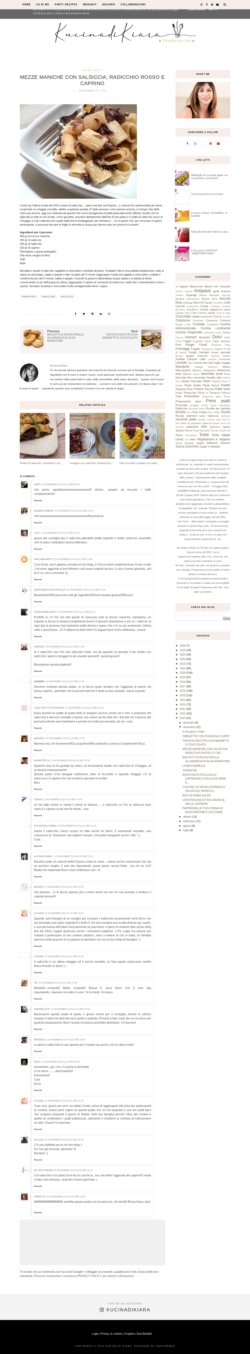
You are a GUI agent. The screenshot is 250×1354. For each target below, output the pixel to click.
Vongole (189, 443)
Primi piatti (92, 70)
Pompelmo (207, 396)
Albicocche (196, 286)
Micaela (39, 887)
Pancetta (196, 381)
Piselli (179, 393)
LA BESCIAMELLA (193, 765)
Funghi (193, 352)
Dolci (217, 336)
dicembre (204, 337)
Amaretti (225, 286)
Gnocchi (202, 355)
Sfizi (204, 426)
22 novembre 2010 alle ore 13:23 (76, 826)
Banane (180, 298)
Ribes (202, 408)
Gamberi (204, 352)
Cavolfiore (192, 309)
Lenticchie (224, 359)
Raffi (37, 484)
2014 (183, 699)
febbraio (225, 341)
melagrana (209, 370)
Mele (178, 373)
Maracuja (212, 367)
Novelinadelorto (45, 612)
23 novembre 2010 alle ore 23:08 (66, 1196)
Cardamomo (192, 306)
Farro (208, 341)
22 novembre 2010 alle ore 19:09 (65, 1039)
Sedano (202, 419)
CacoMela (218, 302)
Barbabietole (193, 299)
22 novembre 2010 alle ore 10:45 (86, 590)
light (190, 363)
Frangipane (207, 349)
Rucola (180, 415)
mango (199, 367)
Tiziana (38, 799)
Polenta (225, 393)
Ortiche (226, 378)
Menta (196, 374)
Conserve (212, 320)
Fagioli (187, 341)
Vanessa (39, 646)
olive (219, 377)
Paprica (216, 381)
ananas (179, 291)
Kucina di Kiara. (119, 1346)
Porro (227, 396)
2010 (183, 718)
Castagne (215, 306)
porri (218, 396)
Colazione (183, 320)
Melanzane (223, 370)
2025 (183, 650)
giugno (190, 355)
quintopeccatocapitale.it (50, 590)
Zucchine (192, 446)
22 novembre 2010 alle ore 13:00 (62, 799)
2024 (183, 654)
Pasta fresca (211, 385)
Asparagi (191, 295)
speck (226, 426)
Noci (190, 377)
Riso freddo (200, 412)
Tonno (179, 435)
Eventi (179, 341)
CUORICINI (189, 770)
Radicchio (48, 296)
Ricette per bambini (218, 408)
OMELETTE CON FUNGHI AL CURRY (206, 736)
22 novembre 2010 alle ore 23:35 (64, 1139)
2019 (183, 677)
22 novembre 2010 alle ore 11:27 (76, 612)
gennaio (225, 352)
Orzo (178, 381)
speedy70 (40, 1196)
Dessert (191, 337)
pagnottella (42, 760)
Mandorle (182, 366)
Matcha (196, 370)
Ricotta (181, 412)
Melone (187, 374)
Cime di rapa (223, 313)
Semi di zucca (211, 423)
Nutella (211, 377)
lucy (37, 533)
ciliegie (211, 313)
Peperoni (181, 389)
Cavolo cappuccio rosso (215, 309)
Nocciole (181, 377)
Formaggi (182, 349)
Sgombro (215, 427)
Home (27, 4)
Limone (197, 362)
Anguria (189, 291)
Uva (187, 439)
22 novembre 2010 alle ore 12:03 (65, 738)
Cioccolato (183, 316)
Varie (193, 439)
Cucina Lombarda (215, 328)
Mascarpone (183, 370)
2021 (183, 668)
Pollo (178, 396)
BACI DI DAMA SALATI (196, 795)
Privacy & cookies (111, 1333)
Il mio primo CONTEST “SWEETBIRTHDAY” (204, 252)
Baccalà (226, 295)
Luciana (39, 956)
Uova (179, 439)
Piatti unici (222, 389)
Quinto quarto (209, 405)
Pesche (209, 389)
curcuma (209, 332)
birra (214, 298)
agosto (187, 825)
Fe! (35, 983)
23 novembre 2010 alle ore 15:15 (73, 1170)
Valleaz (39, 1139)
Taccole (215, 430)
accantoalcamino (45, 826)
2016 (183, 690)
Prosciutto (182, 405)
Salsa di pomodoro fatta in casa (209, 231)
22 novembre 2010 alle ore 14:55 (64, 887)
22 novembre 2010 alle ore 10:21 (60, 533)
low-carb (208, 362)
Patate (225, 385)
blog (179, 302)
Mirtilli (219, 373)
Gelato (215, 352)
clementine (206, 316)
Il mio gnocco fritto (193, 731)
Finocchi (216, 345)
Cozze (179, 324)
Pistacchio (190, 392)
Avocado (214, 295)
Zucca (180, 446)
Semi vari (225, 423)
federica (39, 1039)
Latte (203, 359)
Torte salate (221, 435)
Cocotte (226, 316)
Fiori (227, 345)
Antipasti (202, 290)
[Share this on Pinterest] (92, 314)
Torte (204, 434)
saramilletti (42, 1009)
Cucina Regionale (189, 332)
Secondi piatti (186, 419)
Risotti (225, 412)
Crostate (199, 324)
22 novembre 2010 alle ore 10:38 (73, 559)
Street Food (192, 430)
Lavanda (212, 359)
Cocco (218, 316)
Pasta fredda (192, 385)
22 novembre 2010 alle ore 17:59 (57, 983)
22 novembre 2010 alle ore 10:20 (73, 511)
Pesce (198, 389)
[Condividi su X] (84, 314)
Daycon (179, 337)
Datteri (226, 332)
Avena (203, 295)
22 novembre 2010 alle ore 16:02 (64, 913)
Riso (189, 412)
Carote (204, 306)
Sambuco (225, 416)
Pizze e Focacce (209, 392)
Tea (228, 430)
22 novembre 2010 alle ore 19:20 (60, 1062)
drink (227, 337)
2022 (183, 663)
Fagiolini (198, 341)
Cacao (208, 302)
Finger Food (196, 345)
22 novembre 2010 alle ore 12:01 (84, 708)
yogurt (200, 442)
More (227, 374)
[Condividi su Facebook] (76, 314)
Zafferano (212, 442)
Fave (216, 341)
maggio (225, 362)
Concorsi (198, 320)
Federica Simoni (43, 511)
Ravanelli (193, 408)
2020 (183, 672)
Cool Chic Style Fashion (49, 708)
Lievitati (181, 362)
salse (202, 416)
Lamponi (192, 359)
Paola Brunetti (43, 559)
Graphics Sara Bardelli (138, 1333)
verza (179, 443)
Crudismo (212, 324)
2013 (183, 704)
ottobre (185, 381)
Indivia (226, 356)
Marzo (226, 366)
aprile (216, 291)
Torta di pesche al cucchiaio (207, 193)
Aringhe (179, 295)
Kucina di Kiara (43, 856)
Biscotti (225, 298)
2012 (183, 708)
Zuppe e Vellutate (210, 446)
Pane (206, 381)
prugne (194, 405)
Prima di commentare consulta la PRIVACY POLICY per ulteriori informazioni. (84, 1276)
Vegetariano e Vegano (213, 439)
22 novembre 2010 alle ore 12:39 (70, 760)
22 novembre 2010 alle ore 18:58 (70, 1009)
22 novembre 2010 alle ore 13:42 (73, 856)
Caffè (227, 302)
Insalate (180, 359)
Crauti (188, 324)
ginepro (179, 356)
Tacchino (205, 430)
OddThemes (165, 1346)
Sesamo (180, 427)
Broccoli (198, 302)
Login (95, 1333)
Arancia (225, 291)
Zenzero (225, 442)
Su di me (42, 4)
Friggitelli (218, 349)
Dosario (108, 4)
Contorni (225, 320)
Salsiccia (67, 296)
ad (177, 286)
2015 (183, 695)
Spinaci (180, 430)
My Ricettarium (43, 1170)
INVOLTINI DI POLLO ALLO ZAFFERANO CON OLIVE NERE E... (204, 778)
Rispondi (38, 500)
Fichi (178, 344)
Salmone (191, 415)
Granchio (215, 356)
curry (218, 332)
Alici (216, 286)
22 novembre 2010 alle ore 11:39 (65, 681)
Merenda (207, 374)
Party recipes (66, 4)
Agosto (184, 286)
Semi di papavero (191, 423)
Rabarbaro (224, 405)
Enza (37, 1062)
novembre (200, 377)
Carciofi (180, 306)
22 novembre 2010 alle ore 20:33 (64, 1101)
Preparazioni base (188, 401)
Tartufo (222, 430)
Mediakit (90, 4)
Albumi (208, 286)
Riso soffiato (214, 412)
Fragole (195, 348)
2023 (183, 659)
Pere (190, 389)
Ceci (194, 312)
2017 (183, 686)
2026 (183, 645)
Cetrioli (202, 313)
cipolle (195, 316)
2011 (183, 713)
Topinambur (191, 435)
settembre (192, 426)
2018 (183, 681)
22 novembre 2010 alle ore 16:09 (64, 956)
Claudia (39, 913)
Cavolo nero (183, 313)
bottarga (188, 302)
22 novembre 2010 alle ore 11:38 (64, 646)
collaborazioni (133, 4)
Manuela (39, 738)
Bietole (206, 298)
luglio (217, 362)
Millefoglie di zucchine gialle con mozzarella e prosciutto (209, 176)
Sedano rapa (214, 419)
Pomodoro (191, 396)
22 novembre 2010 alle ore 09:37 (60, 484)
